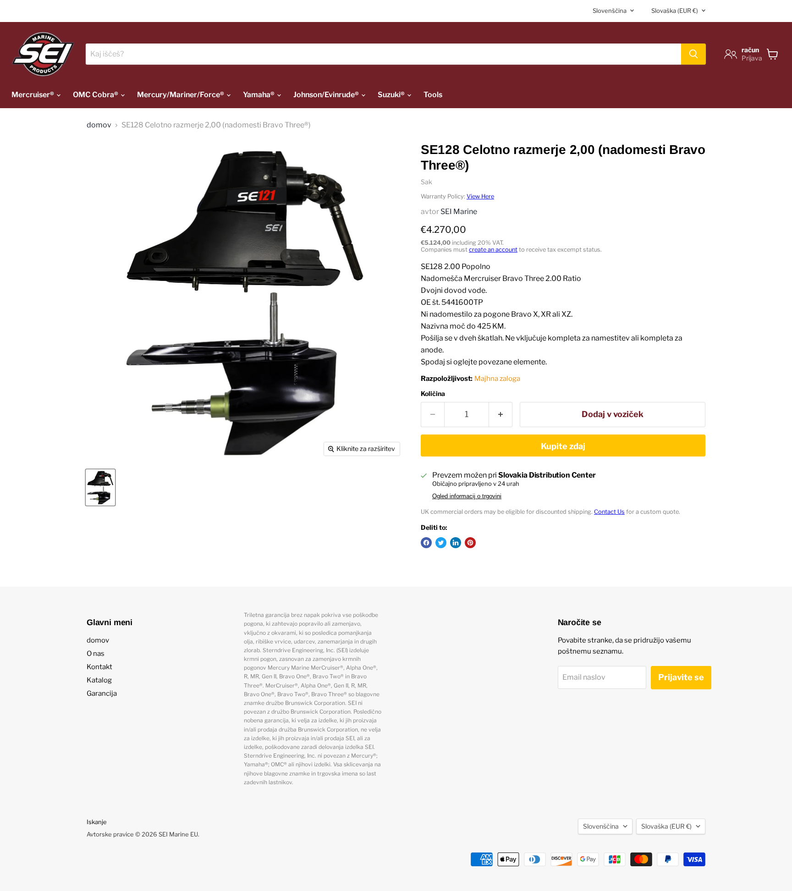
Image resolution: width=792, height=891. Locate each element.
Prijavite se (681, 677)
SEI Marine (458, 211)
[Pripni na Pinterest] (470, 542)
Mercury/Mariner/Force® (181, 94)
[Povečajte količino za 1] (500, 414)
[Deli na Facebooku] (426, 542)
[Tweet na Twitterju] (440, 542)
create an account (493, 249)
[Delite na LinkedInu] (455, 542)
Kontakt (99, 667)
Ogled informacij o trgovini (466, 496)
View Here (480, 196)
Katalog (99, 680)
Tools (433, 94)
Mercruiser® (33, 94)
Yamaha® (259, 94)
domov (99, 125)
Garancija (102, 693)
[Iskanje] (693, 54)
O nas (95, 653)
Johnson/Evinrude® (326, 94)
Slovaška (674, 10)
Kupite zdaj (563, 446)
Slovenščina (610, 10)
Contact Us (609, 511)
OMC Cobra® (96, 94)
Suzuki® (392, 94)
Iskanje (97, 821)
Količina (433, 393)
